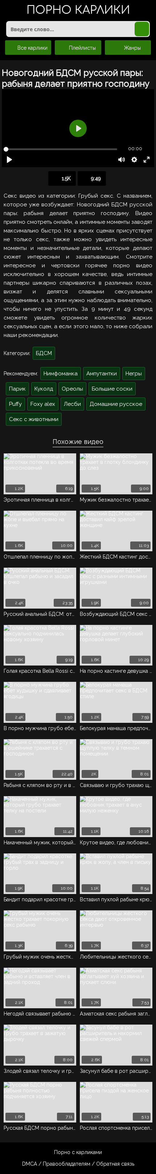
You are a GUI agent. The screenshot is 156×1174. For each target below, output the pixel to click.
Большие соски (112, 389)
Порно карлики (78, 10)
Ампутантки (101, 373)
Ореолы (72, 389)
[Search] (142, 29)
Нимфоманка (61, 373)
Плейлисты (81, 48)
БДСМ (44, 353)
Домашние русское (116, 404)
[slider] (60, 149)
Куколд (43, 389)
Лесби (72, 404)
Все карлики (32, 48)
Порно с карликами (78, 1152)
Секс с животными (33, 419)
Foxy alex (42, 404)
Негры (134, 373)
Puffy (15, 404)
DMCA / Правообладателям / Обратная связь (78, 1164)
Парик (17, 389)
